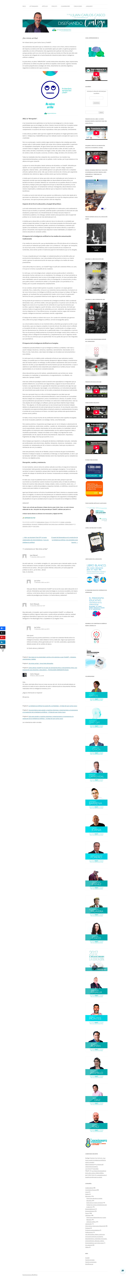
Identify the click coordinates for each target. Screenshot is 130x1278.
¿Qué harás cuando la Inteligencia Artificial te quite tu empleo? (95, 1160)
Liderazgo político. (91, 1222)
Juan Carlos (36, 526)
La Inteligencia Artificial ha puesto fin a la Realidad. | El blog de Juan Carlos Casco (53, 706)
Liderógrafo (88, 1224)
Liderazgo (87, 1215)
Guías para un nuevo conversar (94, 1202)
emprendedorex (27, 524)
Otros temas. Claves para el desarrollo (95, 1226)
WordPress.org (89, 1264)
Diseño (87, 1194)
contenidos (68, 522)
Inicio (24, 6)
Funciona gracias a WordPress (30, 1275)
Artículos (45, 6)
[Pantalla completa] (105, 396)
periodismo (61, 524)
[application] (96, 391)
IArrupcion (34, 524)
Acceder (87, 1258)
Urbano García (68, 524)
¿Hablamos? (89, 6)
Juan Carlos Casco (53, 524)
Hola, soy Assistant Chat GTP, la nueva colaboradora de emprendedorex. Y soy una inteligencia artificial (36, 540)
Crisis (86, 1192)
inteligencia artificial (43, 524)
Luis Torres (88, 1169)
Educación (88, 1196)
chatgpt (62, 522)
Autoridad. (96, 1169)
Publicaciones (78, 6)
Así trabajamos (34, 6)
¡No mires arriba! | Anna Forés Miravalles (41, 663)
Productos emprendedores (92, 1230)
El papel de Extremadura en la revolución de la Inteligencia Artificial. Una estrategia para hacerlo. (64, 540)
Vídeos (87, 1247)
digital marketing (89, 1164)
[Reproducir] (88, 396)
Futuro (47, 522)
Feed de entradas (89, 1260)
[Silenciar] (102, 396)
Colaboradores (65, 6)
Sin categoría (88, 1245)
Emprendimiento (89, 1211)
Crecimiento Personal (91, 1190)
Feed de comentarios (90, 1262)
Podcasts (54, 6)
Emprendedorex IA (90, 1209)
